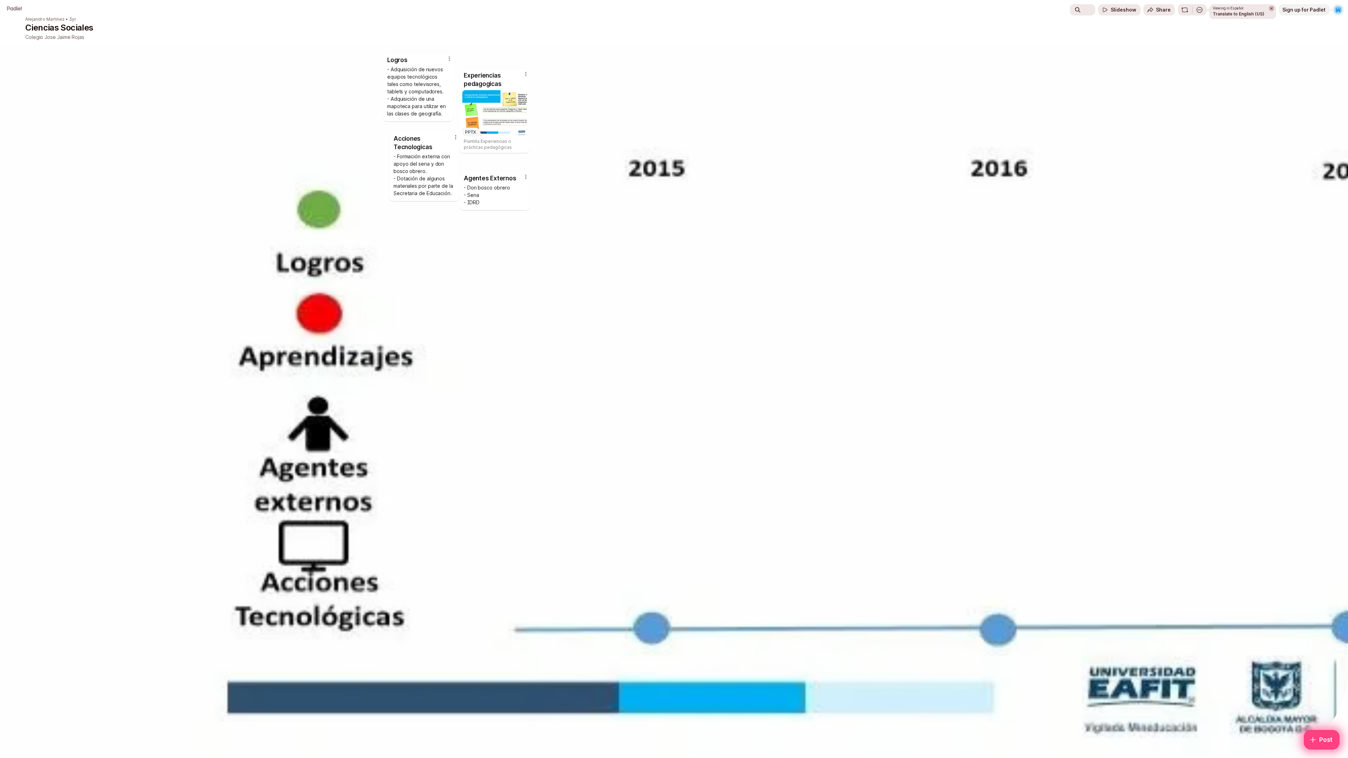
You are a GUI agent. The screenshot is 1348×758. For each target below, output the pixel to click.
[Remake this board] (1185, 9)
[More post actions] (456, 137)
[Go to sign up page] (1338, 9)
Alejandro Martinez (45, 19)
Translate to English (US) (1238, 13)
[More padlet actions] (1199, 9)
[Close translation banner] (1271, 8)
